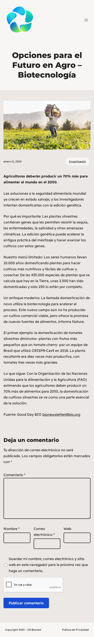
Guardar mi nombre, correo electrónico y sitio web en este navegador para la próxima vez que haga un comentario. (48, 565)
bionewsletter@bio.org (61, 414)
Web (67, 528)
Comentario (14, 475)
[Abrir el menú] (86, 20)
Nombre (11, 528)
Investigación (77, 161)
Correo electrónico (44, 531)
